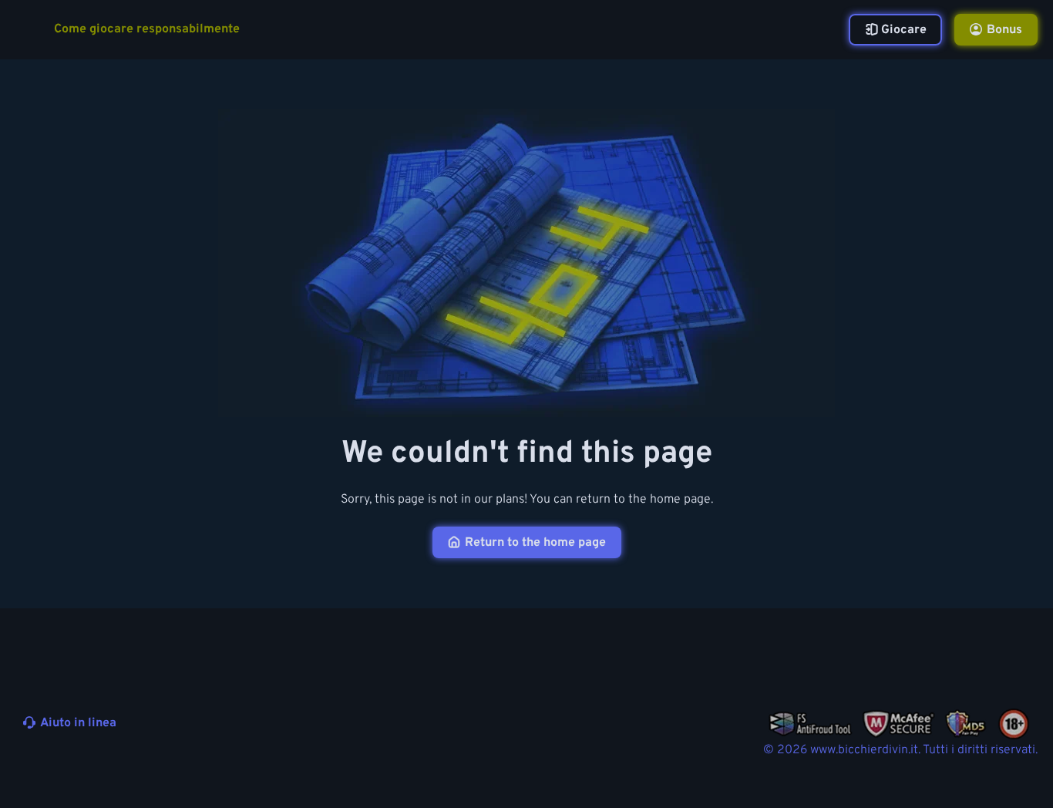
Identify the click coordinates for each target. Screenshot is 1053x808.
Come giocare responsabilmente (147, 29)
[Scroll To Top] (1021, 760)
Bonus (1004, 30)
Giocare (904, 30)
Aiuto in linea (78, 723)
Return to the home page (535, 542)
